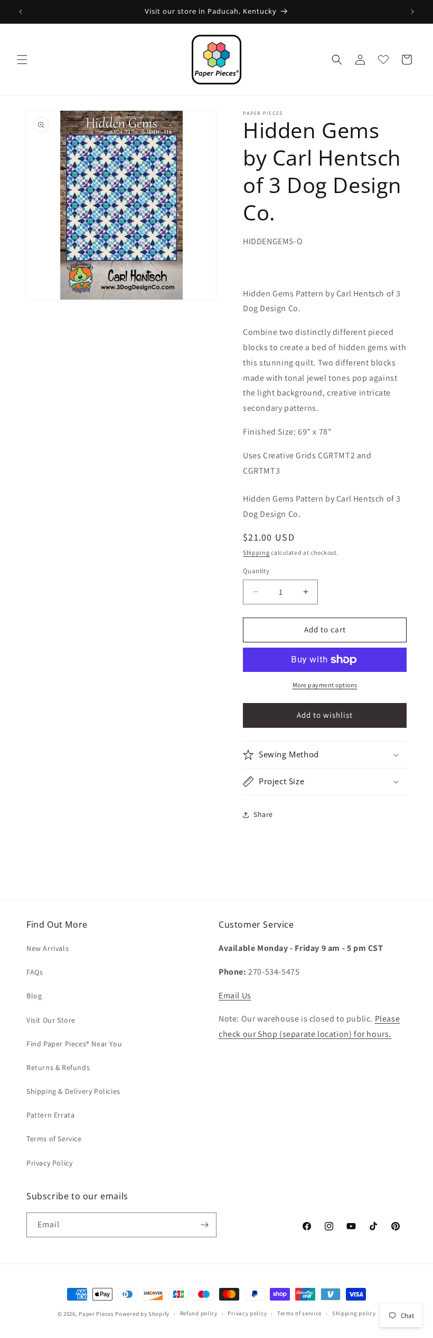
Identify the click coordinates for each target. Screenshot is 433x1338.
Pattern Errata (50, 1115)
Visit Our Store (51, 1020)
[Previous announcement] (20, 11)
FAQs (34, 972)
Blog (34, 995)
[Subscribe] (204, 1224)
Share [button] (263, 814)
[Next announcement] (412, 11)
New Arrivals (47, 948)
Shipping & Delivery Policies (73, 1091)
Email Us (235, 995)
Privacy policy (247, 1313)
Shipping (256, 552)
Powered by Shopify (142, 1313)
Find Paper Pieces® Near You (74, 1043)
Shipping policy (354, 1313)
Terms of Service (54, 1138)
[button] (22, 59)
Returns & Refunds (58, 1067)
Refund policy (199, 1313)
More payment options (325, 685)
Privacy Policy (49, 1163)
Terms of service (299, 1313)
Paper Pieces (96, 1313)
